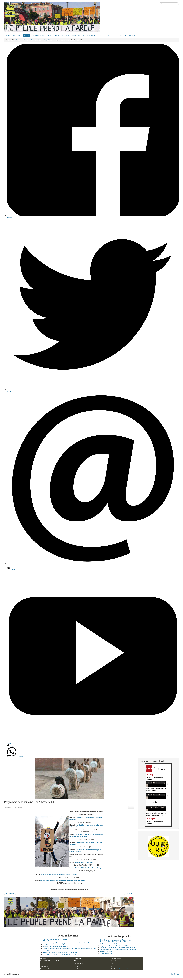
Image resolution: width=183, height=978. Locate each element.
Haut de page (175, 974)
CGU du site (43, 958)
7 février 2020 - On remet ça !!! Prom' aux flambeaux (85, 843)
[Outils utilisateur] (131, 807)
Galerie (101, 35)
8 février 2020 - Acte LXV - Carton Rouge (88, 868)
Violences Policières (116, 958)
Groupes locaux (91, 35)
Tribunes (26, 35)
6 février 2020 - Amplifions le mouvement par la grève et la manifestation (86, 835)
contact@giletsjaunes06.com (123, 969)
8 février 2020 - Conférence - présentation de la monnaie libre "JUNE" (62, 880)
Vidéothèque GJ (130, 35)
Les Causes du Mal (38, 35)
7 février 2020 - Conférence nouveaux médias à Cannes (59, 874)
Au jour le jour (17, 35)
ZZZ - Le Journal (117, 35)
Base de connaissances (61, 35)
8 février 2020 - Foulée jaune (84, 862)
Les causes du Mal (78, 963)
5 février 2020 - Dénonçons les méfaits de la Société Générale (86, 826)
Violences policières (77, 35)
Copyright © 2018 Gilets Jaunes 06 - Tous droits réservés (54, 961)
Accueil (8, 35)
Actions (49, 35)
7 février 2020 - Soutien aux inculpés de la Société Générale (86, 851)
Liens (107, 35)
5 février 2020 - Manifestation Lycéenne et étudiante (86, 818)
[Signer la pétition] (158, 846)
